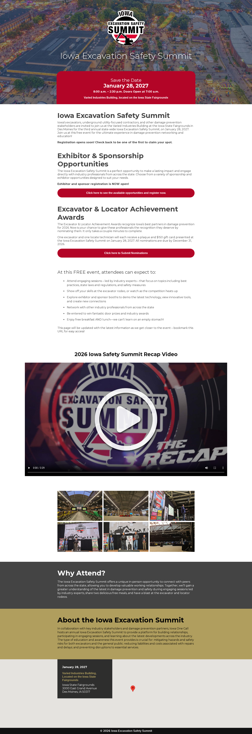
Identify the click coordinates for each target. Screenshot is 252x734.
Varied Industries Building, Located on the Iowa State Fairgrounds (79, 677)
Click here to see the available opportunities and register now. (126, 192)
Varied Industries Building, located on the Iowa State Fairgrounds (126, 97)
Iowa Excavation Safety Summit (126, 28)
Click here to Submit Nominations (126, 253)
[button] (133, 689)
